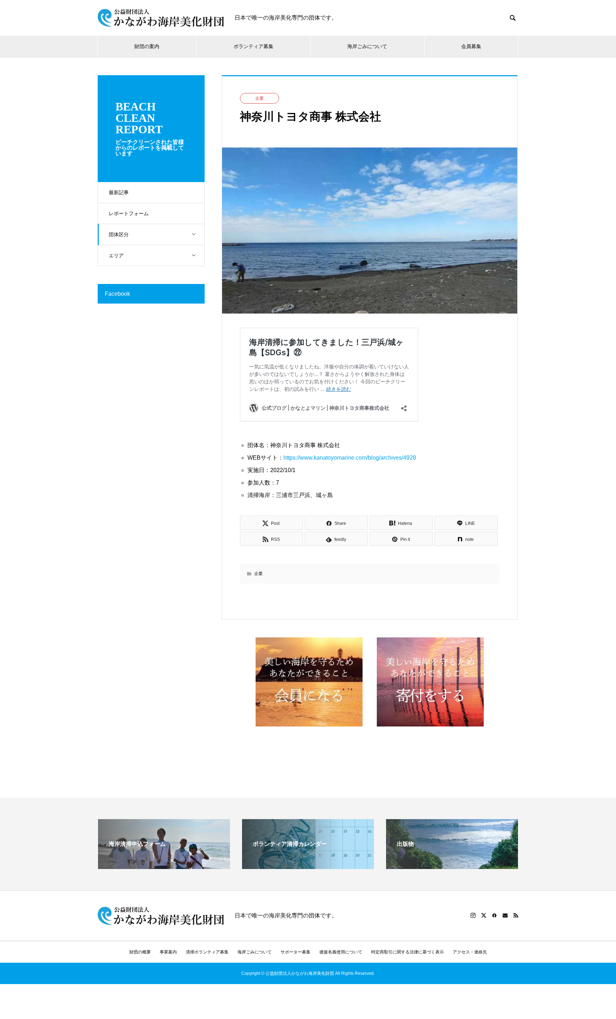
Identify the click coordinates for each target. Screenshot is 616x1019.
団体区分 (119, 234)
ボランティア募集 (253, 46)
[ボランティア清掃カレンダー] (308, 866)
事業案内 (168, 952)
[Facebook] (494, 915)
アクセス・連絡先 (470, 952)
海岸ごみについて (367, 46)
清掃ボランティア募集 (207, 952)
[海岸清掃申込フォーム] (164, 866)
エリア (116, 255)
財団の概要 (140, 952)
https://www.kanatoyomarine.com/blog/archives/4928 (349, 458)
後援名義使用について (340, 952)
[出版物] (452, 866)
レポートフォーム (129, 213)
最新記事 (119, 192)
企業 (259, 98)
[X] (483, 915)
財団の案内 (146, 46)
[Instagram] (473, 915)
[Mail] (505, 915)
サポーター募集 (295, 952)
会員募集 (471, 46)
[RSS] (515, 915)
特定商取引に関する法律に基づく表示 (407, 952)
